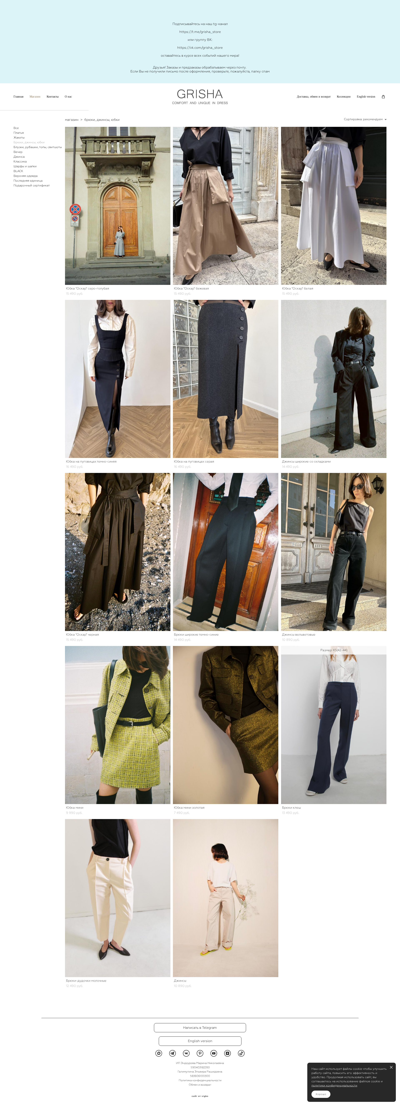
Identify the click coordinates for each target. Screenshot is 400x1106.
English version (366, 96)
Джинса (19, 156)
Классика (20, 161)
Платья (19, 132)
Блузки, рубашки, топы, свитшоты (38, 147)
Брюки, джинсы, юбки (29, 142)
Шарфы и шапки (25, 166)
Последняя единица (28, 180)
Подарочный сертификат (32, 185)
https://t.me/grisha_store (200, 32)
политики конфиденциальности (334, 1085)
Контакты (53, 96)
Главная (18, 96)
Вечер (18, 151)
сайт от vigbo (200, 1096)
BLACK (18, 171)
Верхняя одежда (26, 175)
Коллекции (344, 96)
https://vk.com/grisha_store (200, 48)
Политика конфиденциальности (200, 1080)
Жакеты (19, 137)
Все (16, 128)
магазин (72, 120)
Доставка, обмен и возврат (314, 96)
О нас (68, 96)
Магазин (35, 96)
